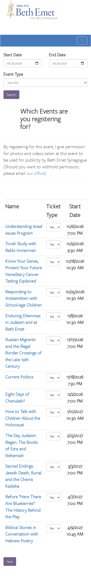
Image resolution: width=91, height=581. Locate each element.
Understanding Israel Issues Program (23, 229)
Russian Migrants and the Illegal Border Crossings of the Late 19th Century (23, 352)
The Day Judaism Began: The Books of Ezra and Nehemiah (21, 445)
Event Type (13, 74)
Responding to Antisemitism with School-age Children (23, 298)
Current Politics (19, 376)
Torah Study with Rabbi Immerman (20, 246)
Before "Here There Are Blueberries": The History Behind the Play (23, 506)
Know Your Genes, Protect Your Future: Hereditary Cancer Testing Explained (23, 271)
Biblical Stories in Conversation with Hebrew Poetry (21, 534)
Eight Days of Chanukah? (17, 397)
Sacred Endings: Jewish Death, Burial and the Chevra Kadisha (23, 476)
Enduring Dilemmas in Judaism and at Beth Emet (22, 322)
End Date (57, 54)
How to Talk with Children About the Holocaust (22, 418)
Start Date (13, 54)
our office (36, 173)
